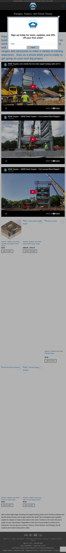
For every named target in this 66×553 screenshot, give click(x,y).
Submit (33, 47)
